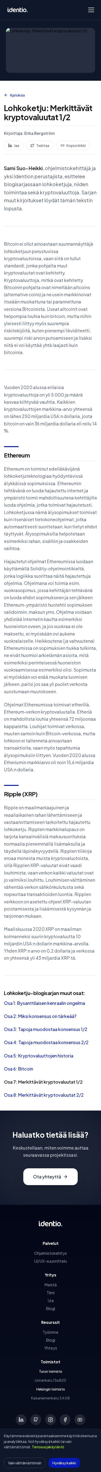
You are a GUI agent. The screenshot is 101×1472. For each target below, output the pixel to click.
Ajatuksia (17, 95)
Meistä (50, 1284)
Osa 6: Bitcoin (18, 1069)
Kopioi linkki (76, 145)
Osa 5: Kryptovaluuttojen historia (38, 1055)
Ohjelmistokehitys (50, 1253)
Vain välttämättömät (24, 1463)
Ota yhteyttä (47, 1176)
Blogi (50, 1308)
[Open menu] (91, 10)
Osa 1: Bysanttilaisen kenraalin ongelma (44, 1003)
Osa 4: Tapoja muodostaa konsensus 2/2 (46, 1042)
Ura (51, 1300)
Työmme (50, 1332)
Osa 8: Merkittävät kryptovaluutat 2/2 (44, 1095)
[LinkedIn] (21, 1419)
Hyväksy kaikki (64, 1463)
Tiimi (50, 1292)
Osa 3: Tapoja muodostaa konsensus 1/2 (45, 1029)
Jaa (16, 145)
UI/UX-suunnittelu (50, 1261)
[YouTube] (80, 1419)
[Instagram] (50, 1419)
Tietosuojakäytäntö (48, 1447)
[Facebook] (65, 1419)
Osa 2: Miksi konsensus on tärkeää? (40, 1016)
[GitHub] (35, 1419)
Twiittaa (42, 145)
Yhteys (50, 1348)
